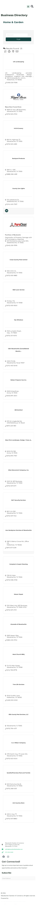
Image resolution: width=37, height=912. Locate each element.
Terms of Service (10, 904)
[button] (28, 6)
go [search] (19, 39)
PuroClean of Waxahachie (13, 235)
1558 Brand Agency (15, 898)
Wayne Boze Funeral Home (13, 107)
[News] (6, 212)
